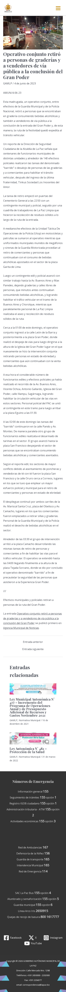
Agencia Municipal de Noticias (21, 628)
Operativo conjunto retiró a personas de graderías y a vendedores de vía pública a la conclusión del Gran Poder (32, 618)
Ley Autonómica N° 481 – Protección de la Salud (28, 750)
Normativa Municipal (29, 720)
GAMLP (7, 83)
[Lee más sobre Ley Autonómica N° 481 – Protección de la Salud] (33, 738)
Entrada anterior (33, 642)
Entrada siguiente (33, 649)
